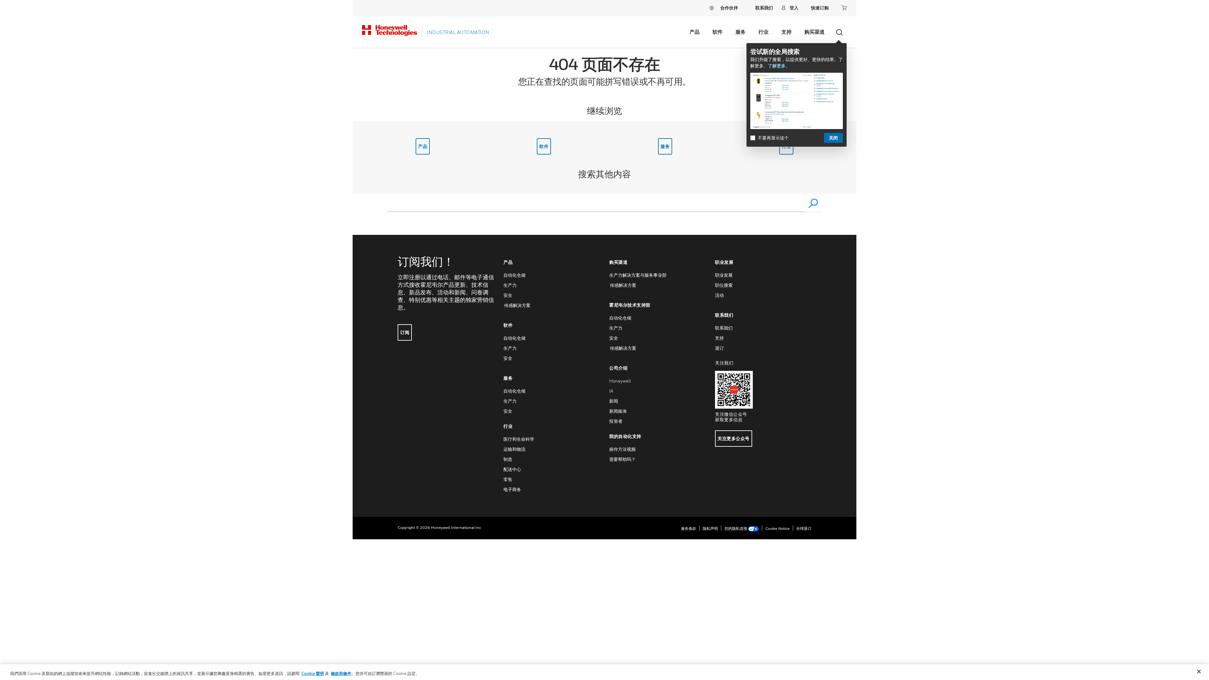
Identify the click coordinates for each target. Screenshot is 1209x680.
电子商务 (512, 489)
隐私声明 (710, 528)
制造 (507, 459)
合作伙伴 (729, 7)
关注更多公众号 (734, 438)
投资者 (615, 421)
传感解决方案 (517, 305)
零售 (507, 479)
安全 (507, 295)
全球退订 (803, 528)
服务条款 (688, 528)
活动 (719, 295)
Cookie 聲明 (312, 673)
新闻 (613, 401)
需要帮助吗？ (622, 459)
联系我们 (724, 328)
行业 (763, 32)
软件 (717, 32)
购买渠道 (814, 32)
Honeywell (620, 380)
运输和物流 (514, 449)
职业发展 (724, 275)
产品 (695, 32)
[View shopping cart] (844, 7)
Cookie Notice (777, 528)
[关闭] (1199, 671)
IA (611, 391)
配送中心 (512, 469)
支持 (786, 32)
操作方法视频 (622, 449)
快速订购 (820, 7)
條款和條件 (341, 673)
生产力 (510, 285)
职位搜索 (724, 285)
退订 (719, 348)
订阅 (404, 332)
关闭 (833, 137)
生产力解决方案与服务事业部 (638, 275)
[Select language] (711, 7)
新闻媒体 (618, 411)
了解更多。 (779, 65)
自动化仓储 (514, 275)
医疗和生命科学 (518, 439)
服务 (740, 32)
